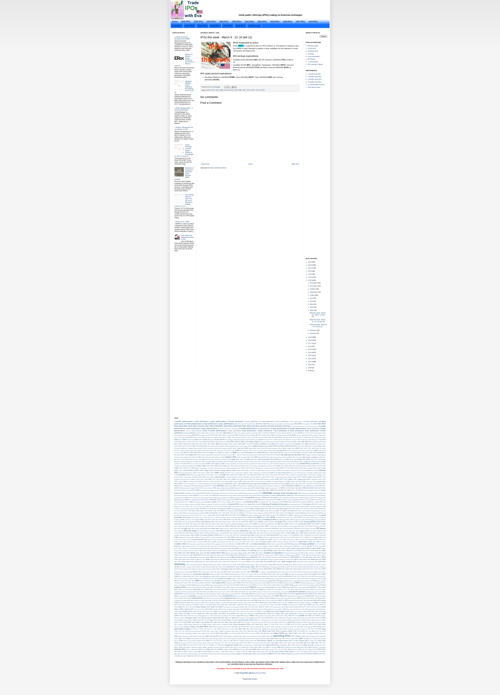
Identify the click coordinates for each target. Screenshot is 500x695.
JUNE (297, 533)
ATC (222, 450)
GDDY (285, 511)
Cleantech (304, 473)
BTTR (267, 461)
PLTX (257, 585)
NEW (299, 564)
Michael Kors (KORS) (236, 555)
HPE (191, 524)
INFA (324, 526)
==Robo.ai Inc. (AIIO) (181, 222)
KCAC (227, 535)
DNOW (316, 488)
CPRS (210, 479)
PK (321, 583)
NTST (176, 572)
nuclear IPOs (185, 572)
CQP (217, 479)
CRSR (277, 479)
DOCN (176, 490)
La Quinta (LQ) (317, 537)
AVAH (303, 450)
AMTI (209, 444)
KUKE (285, 537)
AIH (287, 437)
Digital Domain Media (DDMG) (226, 488)
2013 (310, 355)
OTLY (313, 576)
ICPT (293, 524)
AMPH (310, 441)
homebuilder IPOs (280, 521)
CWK (303, 481)
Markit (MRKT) (317, 548)
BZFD (185, 463)
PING (281, 583)
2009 (310, 368)
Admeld (228, 435)
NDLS (243, 564)
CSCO (324, 479)
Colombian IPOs (321, 475)
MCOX (308, 550)
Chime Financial (265, 470)
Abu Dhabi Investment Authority (247, 433)
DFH (320, 486)
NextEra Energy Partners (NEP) (205, 567)
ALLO (295, 439)
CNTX (279, 475)
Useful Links (254, 26)
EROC (202, 499)
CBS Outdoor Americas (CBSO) (302, 466)
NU (179, 572)
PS (184, 589)
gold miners (249, 515)
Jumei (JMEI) (290, 533)
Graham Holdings (308, 515)
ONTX (197, 576)
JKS (244, 533)
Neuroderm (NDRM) (282, 564)
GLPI (190, 515)
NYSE (255, 571)
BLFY (180, 459)
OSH (290, 576)
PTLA (239, 589)
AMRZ (193, 444)
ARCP (234, 448)
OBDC (275, 572)
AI (275, 437)
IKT (213, 526)
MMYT (315, 557)
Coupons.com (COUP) (314, 477)
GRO (254, 517)
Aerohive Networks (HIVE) (304, 435)
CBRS (290, 466)
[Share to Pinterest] (235, 87)
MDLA (180, 553)
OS (283, 576)
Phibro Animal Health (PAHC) (258, 583)
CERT (247, 468)
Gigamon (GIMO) (263, 513)
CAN (297, 463)
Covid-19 (182, 479)
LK (232, 544)
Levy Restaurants (222, 541)
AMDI (246, 441)
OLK (244, 574)
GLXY (201, 515)
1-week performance (201, 421)
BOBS (264, 459)
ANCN (222, 444)
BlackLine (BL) (297, 457)
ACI (292, 433)
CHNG (194, 473)
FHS (324, 502)
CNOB (255, 475)
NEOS (257, 564)
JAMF (290, 531)
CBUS (313, 466)
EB (299, 493)
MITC (260, 557)
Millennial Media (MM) (238, 557)
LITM (212, 544)
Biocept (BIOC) (220, 457)
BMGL (238, 459)
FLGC (324, 504)
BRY (228, 461)
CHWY (216, 473)
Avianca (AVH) (178, 452)
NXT (245, 572)
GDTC (300, 511)
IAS (276, 524)
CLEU (324, 473)
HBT (224, 519)
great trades (187, 517)
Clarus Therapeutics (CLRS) (257, 473)
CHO (198, 473)
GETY (220, 513)
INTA (253, 528)
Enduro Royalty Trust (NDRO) (225, 497)
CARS (216, 466)
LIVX (223, 544)
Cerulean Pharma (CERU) (272, 468)
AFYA (191, 437)
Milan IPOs (217, 557)
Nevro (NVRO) (293, 564)
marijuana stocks (272, 548)
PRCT (219, 587)
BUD (271, 461)
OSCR (287, 576)
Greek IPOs (194, 517)
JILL (228, 533)
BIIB (193, 457)
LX (313, 546)
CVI (285, 481)
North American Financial (195, 569)
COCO (306, 475)
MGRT (200, 555)
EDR (214, 495)
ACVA (315, 433)
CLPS (207, 475)
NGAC (220, 567)
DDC (314, 483)
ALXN (192, 441)
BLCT (176, 459)
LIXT (226, 544)
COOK (272, 477)
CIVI (241, 473)
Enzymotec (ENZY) (309, 497)
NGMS (228, 567)
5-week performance (313, 428)
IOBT (281, 528)
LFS (232, 541)
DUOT (213, 90)
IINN (194, 526)
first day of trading (270, 504)
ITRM (264, 531)
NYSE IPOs (312, 48)
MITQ (267, 557)
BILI (196, 457)
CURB (244, 481)
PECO (230, 581)
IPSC (198, 531)
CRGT (246, 479)
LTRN (232, 546)
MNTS (189, 559)
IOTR (295, 528)
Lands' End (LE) (187, 539)
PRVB (324, 587)
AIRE (309, 437)
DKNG (283, 488)
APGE (180, 446)
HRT (206, 524)
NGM (224, 567)
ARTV (309, 448)
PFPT (209, 583)
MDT (188, 553)
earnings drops (279, 493)
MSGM (188, 561)
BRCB (312, 459)
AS (321, 448)
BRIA (324, 459)
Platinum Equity (200, 585)
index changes (292, 526)
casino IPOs (230, 466)
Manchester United (208, 548)
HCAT (228, 519)
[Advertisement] (260, 7)
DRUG (276, 490)
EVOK (319, 499)
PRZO (180, 589)
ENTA (271, 497)
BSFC (236, 461)
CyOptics (192, 483)
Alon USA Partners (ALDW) (313, 439)
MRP (316, 559)
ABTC (236, 433)
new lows (304, 564)
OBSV (279, 572)
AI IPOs (279, 437)
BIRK (256, 457)
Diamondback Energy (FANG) (190, 488)
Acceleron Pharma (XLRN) (283, 433)
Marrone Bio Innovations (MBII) (193, 550)
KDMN (242, 535)
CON (207, 477)
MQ (298, 559)
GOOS (277, 515)
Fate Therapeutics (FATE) (276, 502)
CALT (293, 463)
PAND (216, 578)
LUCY (255, 546)
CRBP (221, 479)
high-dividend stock (208, 521)
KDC (231, 535)
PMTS (274, 585)
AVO (192, 452)
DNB (304, 488)
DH (180, 488)
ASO (179, 450)
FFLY (312, 502)
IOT (292, 528)
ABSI (228, 433)
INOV (206, 528)
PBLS (189, 581)
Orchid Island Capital (259, 576)
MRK (309, 559)
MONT (254, 559)
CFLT (285, 468)
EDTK (218, 495)
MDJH (176, 553)
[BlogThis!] (228, 87)
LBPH (262, 539)
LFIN (229, 541)
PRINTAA (253, 587)
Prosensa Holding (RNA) (302, 587)
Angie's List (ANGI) (260, 444)
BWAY (301, 461)
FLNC (190, 506)
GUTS (187, 519)
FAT (267, 502)
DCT (311, 483)
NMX (304, 567)
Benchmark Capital (203, 455)
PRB (211, 587)
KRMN (237, 537)
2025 (310, 265)
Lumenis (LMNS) (262, 546)
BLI (183, 459)
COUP (304, 477)
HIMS (216, 521)
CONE (211, 477)
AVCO (311, 450)
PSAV (186, 589)
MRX (324, 559)
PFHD (206, 583)
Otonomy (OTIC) (321, 576)
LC (277, 539)
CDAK (324, 466)
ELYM (316, 495)
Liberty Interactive (283, 541)
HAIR (205, 519)
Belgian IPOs (193, 455)
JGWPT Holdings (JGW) (206, 533)
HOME (260, 521)
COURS (176, 479)
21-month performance (297, 426)
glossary (185, 515)
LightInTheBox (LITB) (305, 541)
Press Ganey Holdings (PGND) (240, 587)
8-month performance (296, 431)
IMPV (238, 526)
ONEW (176, 576)
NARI (324, 561)
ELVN (312, 495)
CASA (224, 466)
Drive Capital (257, 490)
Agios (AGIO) (222, 437)
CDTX (189, 468)
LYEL (176, 548)
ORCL (268, 576)
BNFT (241, 459)
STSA (248, 90)
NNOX (311, 567)
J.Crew (271, 531)
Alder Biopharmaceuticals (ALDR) (244, 439)
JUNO (301, 533)
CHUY (212, 473)
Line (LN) (323, 541)
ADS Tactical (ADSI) (249, 435)
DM (289, 488)
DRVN (281, 490)
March (312, 310)
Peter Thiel (309, 581)
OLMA (251, 574)
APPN (275, 446)
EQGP (179, 499)
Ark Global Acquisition (271, 448)
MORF (266, 559)
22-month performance (311, 426)
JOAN (265, 533)
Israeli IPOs (244, 531)
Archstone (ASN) (213, 448)
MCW (320, 550)
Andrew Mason (232, 444)
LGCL (248, 541)
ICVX (297, 524)
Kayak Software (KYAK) (211, 535)
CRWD (290, 479)
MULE (249, 561)
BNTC (256, 459)
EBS (324, 493)
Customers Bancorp (260, 481)
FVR (218, 511)
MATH (239, 550)
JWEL (314, 533)
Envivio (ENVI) (299, 497)
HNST (251, 521)
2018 (310, 340)
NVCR (204, 572)
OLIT (240, 574)
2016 (310, 346)
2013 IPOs (202, 26)
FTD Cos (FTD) (178, 511)
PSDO (191, 589)
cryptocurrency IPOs (304, 479)
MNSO (180, 559)
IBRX (282, 524)
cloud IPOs (182, 475)
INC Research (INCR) (281, 526)
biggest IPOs (188, 457)
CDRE (185, 468)
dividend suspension (271, 488)
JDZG (180, 533)
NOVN (258, 569)
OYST (200, 578)
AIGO (284, 437)
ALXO (196, 441)
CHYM (222, 473)
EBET (316, 493)
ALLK (291, 439)
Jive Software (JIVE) (236, 533)
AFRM (187, 437)
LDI (300, 539)
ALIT (267, 439)
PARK (248, 578)
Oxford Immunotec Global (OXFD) (188, 578)
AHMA (269, 437)
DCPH (308, 483)
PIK (277, 583)
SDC (244, 90)
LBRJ (266, 539)
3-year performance (209, 428)
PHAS (235, 583)
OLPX (259, 574)
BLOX (205, 459)
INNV (193, 528)
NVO (218, 572)
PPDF (200, 587)
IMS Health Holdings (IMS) (253, 526)
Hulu (244, 524)
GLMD (296, 513)
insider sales (215, 528)
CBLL (282, 466)
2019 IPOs (275, 21)
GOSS (282, 515)
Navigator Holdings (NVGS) (204, 564)
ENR (267, 497)
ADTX (260, 435)
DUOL (190, 493)
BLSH (208, 459)
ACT (303, 433)
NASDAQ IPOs (313, 51)
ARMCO (284, 448)
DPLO (230, 490)
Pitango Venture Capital (313, 583)
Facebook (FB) (252, 502)
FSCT (301, 508)
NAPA (320, 561)
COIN (309, 475)
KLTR (309, 535)
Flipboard (177, 506)
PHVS (272, 583)
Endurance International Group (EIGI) (204, 497)
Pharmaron (229, 583)
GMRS (214, 515)
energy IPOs (249, 498)
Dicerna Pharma (208, 488)
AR (307, 446)
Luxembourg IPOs (288, 546)
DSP (288, 490)
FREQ (252, 508)
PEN (234, 581)
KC (224, 535)
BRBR (308, 459)
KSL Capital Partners (273, 537)
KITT (281, 535)
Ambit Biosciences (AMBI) (222, 441)
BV (295, 461)
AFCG (176, 437)
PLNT (238, 585)
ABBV (203, 433)
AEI (272, 435)
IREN (222, 531)
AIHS (290, 437)
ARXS (317, 448)
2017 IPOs (300, 21)
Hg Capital (188, 521)
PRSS (312, 587)
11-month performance (266, 421)
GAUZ (266, 511)
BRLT (203, 461)
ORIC (271, 576)
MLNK (289, 557)
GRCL (315, 515)
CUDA (230, 481)
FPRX (204, 508)
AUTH (288, 450)
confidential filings (219, 477)
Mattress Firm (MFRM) (249, 550)
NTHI (315, 569)
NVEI (212, 572)
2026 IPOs (185, 21)
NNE (307, 567)
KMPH (324, 535)
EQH (182, 499)
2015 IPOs (176, 26)
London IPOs (279, 544)
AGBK (195, 437)
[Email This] (225, 87)
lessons (210, 541)
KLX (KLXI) (315, 535)
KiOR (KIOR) (259, 535)
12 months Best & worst (316, 84)
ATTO (250, 450)
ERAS (186, 499)
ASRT (207, 450)
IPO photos (321, 528)
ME (205, 553)
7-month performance (264, 431)
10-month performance (235, 421)
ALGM (260, 439)
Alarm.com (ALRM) (201, 439)
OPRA (235, 576)
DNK (311, 488)
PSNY (202, 589)
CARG (208, 466)
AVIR (185, 452)
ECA (175, 495)
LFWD (244, 541)
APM (197, 446)
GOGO (243, 515)
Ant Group (287, 444)
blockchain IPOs (197, 459)
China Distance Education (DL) (291, 470)
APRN (287, 446)
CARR (212, 466)
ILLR (216, 526)
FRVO (293, 508)
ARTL (305, 448)
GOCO (238, 515)
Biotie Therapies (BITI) (244, 457)
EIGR (254, 495)
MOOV (258, 559)
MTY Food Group (240, 561)
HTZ (229, 524)
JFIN (187, 533)
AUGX (266, 450)
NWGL (238, 572)
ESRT (215, 499)
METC (307, 553)
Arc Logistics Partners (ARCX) (194, 448)
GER (206, 513)
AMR (184, 444)
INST (249, 528)
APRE (282, 446)
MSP (196, 561)
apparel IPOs (214, 446)
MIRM (252, 557)
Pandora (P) (222, 578)
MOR (262, 559)
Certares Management (256, 468)
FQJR (211, 508)
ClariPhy (245, 473)
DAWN (287, 483)
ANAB (217, 444)
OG (192, 574)
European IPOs (250, 499)
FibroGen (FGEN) (195, 504)
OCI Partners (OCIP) (307, 572)
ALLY (299, 439)
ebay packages (309, 493)
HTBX (222, 524)
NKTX (288, 567)
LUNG (276, 546)
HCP (236, 519)
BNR (252, 459)
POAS (282, 585)
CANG (191, 466)
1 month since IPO (314, 74)
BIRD (252, 457)
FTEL (185, 511)
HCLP (233, 519)
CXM (307, 481)
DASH (244, 483)
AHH (256, 437)
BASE (260, 452)
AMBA (212, 441)
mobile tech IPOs (200, 559)
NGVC (233, 567)
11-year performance (282, 421)
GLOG (320, 513)
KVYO (301, 537)
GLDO (286, 513)
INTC (257, 528)
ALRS (208, 90)
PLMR (234, 585)
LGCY (252, 541)
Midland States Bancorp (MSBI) (183, 557)
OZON (204, 578)
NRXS (295, 569)
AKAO (324, 437)
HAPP (209, 519)
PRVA (320, 587)
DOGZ (189, 490)
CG (288, 468)
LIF (297, 541)
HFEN (180, 521)
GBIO (270, 511)
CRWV (295, 479)
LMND (238, 544)
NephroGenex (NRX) (266, 564)
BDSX (319, 452)
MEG (253, 553)
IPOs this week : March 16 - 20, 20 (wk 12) (318, 320)
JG (198, 533)
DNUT (320, 488)
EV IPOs (258, 499)
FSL (309, 508)
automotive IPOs (296, 450)
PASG (294, 578)
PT (226, 589)
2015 (310, 349)
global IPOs (307, 513)
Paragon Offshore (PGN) (238, 578)
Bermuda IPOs (218, 455)
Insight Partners (224, 528)
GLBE (282, 513)
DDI (317, 483)
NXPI (242, 572)
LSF (215, 546)
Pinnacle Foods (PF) (289, 583)
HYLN (266, 524)
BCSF (303, 452)
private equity (269, 587)
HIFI (200, 521)
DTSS (319, 490)
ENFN (256, 497)
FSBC (297, 508)
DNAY (300, 488)
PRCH (215, 587)
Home (174, 21)
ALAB (193, 439)
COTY (300, 477)
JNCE (258, 533)
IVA (267, 531)
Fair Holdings (262, 502)
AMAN (208, 441)
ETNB (231, 499)
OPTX (246, 576)
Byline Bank (317, 461)
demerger (303, 486)
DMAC (293, 488)
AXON (204, 452)
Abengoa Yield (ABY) (216, 433)
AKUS (189, 439)
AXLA (200, 452)
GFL (228, 513)
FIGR (223, 504)
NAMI (294, 561)
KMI (320, 535)
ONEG (319, 574)
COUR (324, 477)
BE (175, 455)
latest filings (231, 539)
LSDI (212, 546)
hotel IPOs (177, 524)
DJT (279, 488)
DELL (235, 486)
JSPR (282, 533)
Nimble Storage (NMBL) (247, 567)
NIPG (260, 567)
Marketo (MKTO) (306, 548)
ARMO (289, 448)
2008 (310, 371)
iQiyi (206, 531)
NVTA (230, 572)
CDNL (180, 468)
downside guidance (214, 490)
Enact (191, 497)
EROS (211, 499)
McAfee (284, 550)
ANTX (303, 444)
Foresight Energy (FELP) (273, 506)
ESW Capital (225, 499)
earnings (311, 54)
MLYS (300, 557)
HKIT (240, 521)
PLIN (230, 585)
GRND (250, 517)
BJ (265, 457)
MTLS (220, 561)
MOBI (192, 559)
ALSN (176, 441)
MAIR (196, 548)
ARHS (259, 448)
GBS (274, 511)
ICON (290, 524)
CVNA (288, 481)
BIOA (203, 457)
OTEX (303, 576)
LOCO (268, 544)
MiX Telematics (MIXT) (276, 557)
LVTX (303, 546)
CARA (199, 466)
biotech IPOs (231, 457)
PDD (218, 581)
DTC (294, 490)
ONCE (293, 574)
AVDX (320, 450)
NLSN (296, 567)
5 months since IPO (314, 82)
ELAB (262, 495)
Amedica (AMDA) (254, 441)
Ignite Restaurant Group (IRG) (183, 526)
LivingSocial (217, 544)
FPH (200, 508)
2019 (310, 337)
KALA (324, 533)
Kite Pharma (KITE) (273, 535)
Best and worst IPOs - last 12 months (234, 455)
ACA (268, 433)
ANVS (307, 444)
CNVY (283, 475)
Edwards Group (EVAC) (230, 495)
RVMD (240, 90)
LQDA (202, 546)
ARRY (302, 448)
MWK (261, 561)
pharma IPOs (221, 583)
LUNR (280, 546)
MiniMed (247, 557)
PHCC (243, 583)
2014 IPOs (189, 26)
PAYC (179, 581)
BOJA (269, 459)
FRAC (215, 508)
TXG (257, 90)
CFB (281, 468)
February (313, 330)
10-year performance (251, 421)
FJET (320, 504)
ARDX (247, 448)
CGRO (301, 468)
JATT (311, 531)
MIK (212, 557)
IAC (273, 524)
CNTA (267, 475)
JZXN (317, 533)
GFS (231, 513)
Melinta (261, 553)
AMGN (299, 441)
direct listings (260, 488)
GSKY (288, 517)
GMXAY (218, 515)
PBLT (193, 581)
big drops (284, 455)
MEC (208, 553)
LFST (236, 541)
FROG (281, 508)
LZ (189, 548)
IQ (204, 531)
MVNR (257, 561)
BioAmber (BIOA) (210, 457)
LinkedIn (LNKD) (180, 544)
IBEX (279, 524)
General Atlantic (315, 511)
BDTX (324, 452)
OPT (242, 576)
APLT (194, 446)
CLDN (271, 473)
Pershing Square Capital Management (294, 581)
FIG (220, 504)
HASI (217, 519)
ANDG (226, 444)
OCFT (291, 572)
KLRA (305, 535)
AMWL (213, 444)
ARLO (280, 448)
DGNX (176, 488)
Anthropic (298, 444)
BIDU (279, 455)
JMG (247, 533)
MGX (208, 555)
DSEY (285, 490)
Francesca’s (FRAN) (224, 508)
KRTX (256, 537)
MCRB (312, 550)
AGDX (199, 437)
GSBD (280, 517)
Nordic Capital (183, 569)
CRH (254, 479)
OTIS (309, 576)
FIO (261, 504)
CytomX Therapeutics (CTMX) (207, 483)
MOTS (292, 559)
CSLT (176, 481)
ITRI (261, 531)
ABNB (225, 433)
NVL (215, 572)
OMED (270, 574)
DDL (320, 483)
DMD (296, 488)
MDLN (184, 553)
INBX (266, 526)
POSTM (323, 585)
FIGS (227, 504)
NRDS (279, 569)
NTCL (312, 569)
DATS (270, 483)
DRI (249, 490)
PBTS (201, 581)
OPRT (239, 576)
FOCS (242, 506)
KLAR (294, 535)
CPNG (198, 479)
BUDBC (279, 461)
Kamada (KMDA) (190, 535)
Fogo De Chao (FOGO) (251, 506)
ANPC (277, 444)
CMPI (228, 475)
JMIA (250, 533)
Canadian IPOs (304, 464)
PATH (303, 578)
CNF (248, 475)
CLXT (215, 475)
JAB (274, 531)
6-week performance (234, 430)
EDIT (210, 495)
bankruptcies (249, 452)
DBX (300, 483)
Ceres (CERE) (241, 468)
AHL (262, 437)
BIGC (304, 455)
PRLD (280, 587)
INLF (179, 528)
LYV (187, 548)
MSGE (184, 561)
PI (275, 583)
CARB (203, 466)
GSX (295, 517)
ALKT (271, 439)
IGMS (324, 524)
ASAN (324, 448)
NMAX (300, 567)
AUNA (270, 450)
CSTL (200, 481)
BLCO (324, 457)
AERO (294, 435)
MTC (203, 561)
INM (182, 528)
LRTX (209, 546)
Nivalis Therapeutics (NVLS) (273, 567)
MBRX (276, 550)
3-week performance (192, 428)
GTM (311, 517)
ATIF (240, 450)
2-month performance (193, 424)
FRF (266, 508)
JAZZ (314, 531)
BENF (211, 455)
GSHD (284, 517)
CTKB (211, 481)
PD (216, 581)
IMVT (263, 526)
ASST (211, 450)
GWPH (197, 519)
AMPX (181, 444)
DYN (212, 493)
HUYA (251, 524)
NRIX (291, 569)
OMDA (266, 574)
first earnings (292, 504)
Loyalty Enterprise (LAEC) (188, 546)
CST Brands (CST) (192, 481)
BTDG (251, 461)
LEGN (176, 541)
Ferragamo (303, 502)
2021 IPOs (249, 21)
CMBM (223, 475)
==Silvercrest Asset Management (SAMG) (182, 38)
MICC (227, 555)
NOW (261, 569)
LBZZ (274, 539)
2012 (310, 359)
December (314, 283)
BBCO (268, 452)
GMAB (209, 515)
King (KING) (251, 535)
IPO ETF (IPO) (311, 528)
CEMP (197, 468)
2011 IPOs (227, 26)
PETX (186, 583)
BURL (287, 461)
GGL (234, 513)
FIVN (316, 504)
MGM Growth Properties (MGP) (183, 555)
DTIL (301, 490)
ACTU (307, 433)
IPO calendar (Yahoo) (315, 64)
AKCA (180, 439)
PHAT (239, 583)
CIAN (225, 473)
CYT (196, 483)
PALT (212, 578)
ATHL (233, 450)
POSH (291, 585)
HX (259, 524)
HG (184, 521)
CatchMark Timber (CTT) (245, 466)
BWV (309, 461)
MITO (263, 557)
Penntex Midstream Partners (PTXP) (247, 581)
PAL (209, 578)
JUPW (310, 533)
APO (205, 446)
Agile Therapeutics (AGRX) (210, 437)
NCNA (235, 564)
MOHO (235, 559)
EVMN (311, 499)
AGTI (253, 437)
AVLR (188, 452)
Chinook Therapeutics (185, 473)
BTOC (255, 461)
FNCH (234, 506)
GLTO (197, 515)
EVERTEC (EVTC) (303, 499)
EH (247, 495)
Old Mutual (235, 574)
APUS (291, 446)
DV (205, 493)
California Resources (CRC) (265, 463)
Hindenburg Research (225, 521)
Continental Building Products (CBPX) (248, 477)
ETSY (240, 499)
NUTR (195, 572)
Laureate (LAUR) (241, 539)
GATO (262, 511)
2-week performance (209, 424)
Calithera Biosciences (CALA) (283, 463)
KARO (201, 535)
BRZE (232, 461)
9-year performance (190, 433)
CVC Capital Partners (277, 481)
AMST (197, 444)
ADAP (194, 435)
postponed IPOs (180, 587)
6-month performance (217, 431)
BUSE (291, 461)
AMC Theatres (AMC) (238, 441)
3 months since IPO (314, 79)
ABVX (259, 433)
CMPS (232, 475)
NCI (227, 564)
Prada (208, 587)
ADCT (198, 435)
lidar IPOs (292, 541)
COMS (204, 477)
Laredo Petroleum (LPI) (199, 539)
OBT (283, 572)
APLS (190, 446)
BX (313, 461)
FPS (208, 508)
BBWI (279, 452)
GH (238, 513)
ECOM (195, 495)
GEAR (308, 511)
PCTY (208, 581)
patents (298, 578)
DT (292, 490)
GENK (184, 513)
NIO (257, 567)
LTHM (226, 546)
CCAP (317, 466)
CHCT (181, 470)
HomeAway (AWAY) (268, 521)
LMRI (246, 544)
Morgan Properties (274, 559)
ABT (232, 433)
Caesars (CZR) (219, 463)
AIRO (313, 437)
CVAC (268, 481)
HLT (243, 521)
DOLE (193, 490)
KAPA (197, 535)
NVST (226, 572)
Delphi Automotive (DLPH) (261, 486)
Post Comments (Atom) (218, 168)
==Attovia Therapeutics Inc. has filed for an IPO (184, 128)
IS (231, 531)
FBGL (290, 502)
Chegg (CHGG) (209, 470)
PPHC (204, 587)
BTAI (243, 461)
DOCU (184, 490)
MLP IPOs (294, 557)
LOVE (321, 544)
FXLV (225, 511)
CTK (207, 481)
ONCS (310, 574)
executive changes (211, 502)
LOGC (273, 544)
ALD (226, 439)
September (314, 292)
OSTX (299, 576)
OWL (175, 578)
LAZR (256, 539)
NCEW (224, 564)
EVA (263, 499)
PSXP (223, 589)
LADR (324, 537)
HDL (259, 519)
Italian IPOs (251, 531)
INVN (274, 528)
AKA (320, 437)
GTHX (304, 517)
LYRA (183, 548)
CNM (251, 475)
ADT (256, 435)
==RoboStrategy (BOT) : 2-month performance (183, 109)
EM (320, 495)
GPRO (290, 515)
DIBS (201, 488)
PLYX (261, 585)
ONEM (323, 574)
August (312, 295)
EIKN (258, 495)
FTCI (324, 508)
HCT (239, 519)
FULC (202, 511)
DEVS (317, 486)
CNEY (244, 475)
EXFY (219, 502)
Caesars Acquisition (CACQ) (233, 463)
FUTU (210, 511)
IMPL (235, 526)
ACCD (272, 433)
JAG (287, 531)
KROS (245, 537)
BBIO (271, 452)
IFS (321, 524)
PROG (288, 587)
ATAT (218, 450)
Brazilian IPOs (301, 459)
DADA (218, 483)
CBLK (278, 466)
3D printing (235, 428)
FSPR (316, 508)
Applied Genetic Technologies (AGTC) (240, 446)
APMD (202, 446)
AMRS (188, 444)
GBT (277, 511)
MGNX (196, 555)
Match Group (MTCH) (230, 550)
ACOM (300, 433)
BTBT (247, 461)
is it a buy (236, 531)
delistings (220, 486)
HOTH (183, 524)
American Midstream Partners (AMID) (285, 441)
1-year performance (218, 421)
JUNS (306, 533)
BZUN (189, 463)
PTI (233, 589)
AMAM (204, 441)
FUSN (206, 511)
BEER (187, 455)
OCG (294, 572)
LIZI (230, 544)
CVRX (297, 481)
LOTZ (316, 544)
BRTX (221, 461)
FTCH (320, 508)
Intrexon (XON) (263, 528)
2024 (310, 268)
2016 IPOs (313, 21)
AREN (251, 448)
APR (278, 446)
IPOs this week (229, 90)
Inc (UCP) (272, 526)
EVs (184, 502)
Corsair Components (281, 477)
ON (289, 574)
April (312, 307)
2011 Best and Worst (276, 424)
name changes (287, 562)
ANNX (273, 444)
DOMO (197, 490)
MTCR (208, 561)
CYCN (184, 483)
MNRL (176, 559)
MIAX (224, 555)
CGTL (305, 468)
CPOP (202, 479)
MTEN (212, 561)
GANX (257, 511)
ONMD (184, 576)
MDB (324, 550)
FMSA (230, 506)
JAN (293, 531)
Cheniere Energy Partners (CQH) (225, 470)
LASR (225, 539)
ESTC (219, 499)
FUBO (193, 511)
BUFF (283, 461)
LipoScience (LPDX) (204, 544)
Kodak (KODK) (218, 537)
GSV (292, 517)
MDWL (197, 553)
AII (293, 437)
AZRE (226, 452)
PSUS (219, 589)
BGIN (264, 455)
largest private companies (215, 539)
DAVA (274, 483)
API (184, 446)
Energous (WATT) (239, 497)
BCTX (307, 452)
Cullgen (235, 481)
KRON (241, 537)
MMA (306, 557)
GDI (288, 511)
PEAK (226, 581)
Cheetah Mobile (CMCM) (191, 470)
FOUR (176, 508)
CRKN (258, 479)
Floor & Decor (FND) (203, 506)
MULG (253, 561)
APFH (176, 446)
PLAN (193, 585)
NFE (216, 567)
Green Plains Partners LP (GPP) (209, 517)
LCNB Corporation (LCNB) (290, 539)
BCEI (295, 452)
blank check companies (309, 457)
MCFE (300, 550)
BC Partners (285, 452)
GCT (280, 511)
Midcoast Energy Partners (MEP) (316, 555)
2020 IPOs (262, 21)
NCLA (230, 564)
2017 (310, 343)
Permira (279, 581)
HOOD (318, 521)
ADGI (216, 435)
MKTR (285, 557)
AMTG (205, 444)
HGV (193, 521)
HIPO (233, 521)
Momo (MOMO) (247, 559)
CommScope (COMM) (190, 477)
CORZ (290, 477)
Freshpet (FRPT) (259, 508)
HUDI (236, 524)
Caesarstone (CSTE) (248, 463)
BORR (277, 459)
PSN (194, 589)
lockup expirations (259, 544)
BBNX (276, 452)
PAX (324, 578)
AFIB (183, 437)
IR (209, 531)
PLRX (242, 585)
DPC (226, 490)
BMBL (233, 459)
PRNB (284, 587)
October (313, 289)
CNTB (271, 475)
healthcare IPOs (270, 520)
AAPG (199, 433)
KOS (225, 537)
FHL (321, 502)
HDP (262, 519)
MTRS (225, 561)
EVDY (275, 499)
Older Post (295, 164)
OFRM (176, 574)
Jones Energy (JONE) (273, 533)
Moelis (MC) (228, 559)
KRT (252, 537)
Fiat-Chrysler (185, 504)
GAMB (240, 511)
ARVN (313, 448)
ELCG (270, 495)
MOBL (208, 559)
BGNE (268, 455)
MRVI (320, 559)
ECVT (199, 495)
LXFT (324, 546)
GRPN (258, 517)
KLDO (301, 535)
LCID (280, 539)
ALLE (287, 439)
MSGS (193, 561)
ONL (180, 576)
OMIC (282, 574)
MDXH (202, 553)
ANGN (269, 444)
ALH (264, 439)
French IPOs (245, 508)
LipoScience (194, 544)
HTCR (226, 524)
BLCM (320, 457)
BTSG (263, 461)
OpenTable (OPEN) (214, 576)
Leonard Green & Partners (195, 541)
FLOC (194, 506)
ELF (293, 495)
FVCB (214, 511)
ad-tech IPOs (322, 433)
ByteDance (177, 463)
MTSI (228, 561)
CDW (193, 468)
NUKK (191, 572)
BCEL (299, 452)
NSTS (308, 569)
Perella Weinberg (263, 581)
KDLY (237, 535)
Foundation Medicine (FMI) (318, 506)
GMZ (222, 515)
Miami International (216, 555)
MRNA (313, 559)
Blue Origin (214, 459)
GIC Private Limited (251, 513)
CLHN (176, 475)
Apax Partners (318, 444)
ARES (255, 448)
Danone (235, 483)
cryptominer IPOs (316, 479)
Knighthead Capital (184, 537)
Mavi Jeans (260, 550)
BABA (235, 452)
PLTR (254, 585)
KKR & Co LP (287, 535)
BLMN (186, 459)
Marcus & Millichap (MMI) (258, 548)
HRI (199, 524)
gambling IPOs (247, 511)
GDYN (304, 511)
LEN (185, 541)
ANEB (239, 444)
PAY (175, 581)
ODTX (320, 572)
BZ (182, 463)
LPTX (198, 546)
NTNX (324, 569)
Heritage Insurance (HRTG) (317, 519)
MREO (305, 559)
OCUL (316, 572)
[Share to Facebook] (233, 87)
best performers (251, 455)
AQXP (303, 446)
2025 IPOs (198, 21)
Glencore (291, 513)
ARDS (238, 448)
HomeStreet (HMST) (293, 521)
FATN (286, 502)
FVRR (222, 511)
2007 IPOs (245, 424)
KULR (289, 537)
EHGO (251, 495)
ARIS (262, 448)
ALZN (200, 441)
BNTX (260, 459)
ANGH (248, 444)
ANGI (252, 444)
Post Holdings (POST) (313, 585)
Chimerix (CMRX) (276, 470)
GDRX (292, 511)
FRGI (269, 508)
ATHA (229, 450)
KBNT (221, 535)
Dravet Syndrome (242, 490)
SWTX (253, 90)
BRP (218, 461)
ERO (198, 499)
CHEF (201, 470)
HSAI (209, 524)
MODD (212, 559)
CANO (195, 466)
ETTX (244, 499)
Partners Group (287, 578)
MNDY (319, 557)
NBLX (215, 564)
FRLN (273, 508)
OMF (273, 574)
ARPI (293, 448)
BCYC (311, 452)
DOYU (222, 490)
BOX (288, 459)
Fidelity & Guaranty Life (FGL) (210, 504)
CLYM (219, 475)
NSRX (304, 569)
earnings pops (292, 493)
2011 (310, 362)
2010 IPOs (240, 26)
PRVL (176, 589)
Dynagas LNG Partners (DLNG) (223, 493)
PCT (205, 581)
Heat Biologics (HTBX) (283, 519)
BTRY (259, 461)
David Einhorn (280, 483)
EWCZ (192, 502)
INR (209, 528)
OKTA (227, 574)
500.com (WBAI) (191, 430)
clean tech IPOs (295, 473)
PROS (293, 587)
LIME (314, 541)
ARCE (205, 448)
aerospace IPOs (317, 435)
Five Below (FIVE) (309, 504)
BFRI (260, 455)
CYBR (180, 483)
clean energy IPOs (284, 473)
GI (244, 513)
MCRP (317, 550)
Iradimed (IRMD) (215, 531)
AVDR (316, 450)
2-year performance (225, 424)
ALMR (303, 439)
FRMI (277, 508)
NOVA (254, 569)
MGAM (324, 553)
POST (304, 585)
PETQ (315, 581)
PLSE (246, 585)
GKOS (277, 513)
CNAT (240, 475)
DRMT (268, 490)
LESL (205, 541)
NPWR (275, 569)
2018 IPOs (287, 21)
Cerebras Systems (230, 468)
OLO (255, 574)
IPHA (299, 528)
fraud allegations (236, 508)
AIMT (299, 437)
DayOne (292, 483)
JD (322, 531)
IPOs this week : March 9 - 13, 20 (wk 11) (318, 325)
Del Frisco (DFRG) (211, 486)
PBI (186, 581)
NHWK (238, 567)
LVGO (296, 546)
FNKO (238, 506)
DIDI (214, 488)
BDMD (315, 452)
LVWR (307, 546)
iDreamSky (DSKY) (305, 524)
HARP (213, 519)
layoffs (252, 539)
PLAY (207, 585)
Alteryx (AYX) (182, 441)
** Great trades (313, 62)
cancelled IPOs (315, 463)
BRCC (316, 459)
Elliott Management (300, 495)
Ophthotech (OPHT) (227, 576)
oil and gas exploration (201, 574)
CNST (263, 475)
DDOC (324, 483)
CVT (300, 481)
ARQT (297, 448)
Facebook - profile (240, 502)
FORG (283, 506)
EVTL (187, 502)
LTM (229, 546)
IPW (201, 531)
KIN (245, 535)
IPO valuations (178, 531)
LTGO (219, 546)
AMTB (201, 444)
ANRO (281, 444)
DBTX (297, 483)
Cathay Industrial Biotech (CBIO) (262, 466)
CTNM (215, 481)
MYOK (270, 561)
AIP (302, 437)
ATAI (215, 450)
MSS (200, 561)
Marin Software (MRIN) (284, 548)
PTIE (235, 589)
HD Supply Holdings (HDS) (250, 519)
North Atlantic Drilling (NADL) (212, 569)
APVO (295, 446)
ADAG (176, 435)
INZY (277, 528)
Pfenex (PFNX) (199, 583)
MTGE (216, 561)
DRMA (264, 490)
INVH (270, 528)
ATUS (254, 450)
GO (234, 515)
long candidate (308, 544)
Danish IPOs (229, 483)
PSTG (207, 589)
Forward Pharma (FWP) (302, 506)
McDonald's (294, 550)
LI (276, 541)
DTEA (298, 490)
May (311, 304)
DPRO (234, 490)
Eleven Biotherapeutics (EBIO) (281, 495)
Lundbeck (271, 546)
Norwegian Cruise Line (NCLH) (231, 569)
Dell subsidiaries (242, 486)
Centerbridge (203, 468)
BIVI (263, 457)
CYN (187, 483)
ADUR (264, 435)
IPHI (302, 528)
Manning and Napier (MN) (227, 548)
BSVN (240, 461)
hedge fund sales (299, 519)
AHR (273, 437)
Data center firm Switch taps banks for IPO (187, 237)
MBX (279, 550)
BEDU (183, 455)
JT (285, 533)
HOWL (188, 524)
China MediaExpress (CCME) (309, 470)
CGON (296, 468)
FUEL (197, 511)
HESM (176, 521)
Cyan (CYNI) (313, 481)
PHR (268, 583)
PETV (182, 583)
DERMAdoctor (310, 486)
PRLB (276, 587)
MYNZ (265, 561)
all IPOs (275, 439)
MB (268, 550)
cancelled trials (184, 466)
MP (295, 559)
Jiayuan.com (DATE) (220, 533)
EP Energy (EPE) (320, 497)
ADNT (233, 435)
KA (321, 533)
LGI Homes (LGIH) (265, 541)
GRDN (320, 515)
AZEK (220, 452)
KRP (249, 537)
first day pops (283, 504)
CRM (261, 479)
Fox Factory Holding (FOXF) (186, 508)
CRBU (225, 479)
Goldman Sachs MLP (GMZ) (261, 515)
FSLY (312, 508)
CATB (236, 466)
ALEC (256, 439)
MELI (257, 553)
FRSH (286, 508)
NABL (279, 561)
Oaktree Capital (265, 572)
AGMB (229, 437)
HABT (201, 519)
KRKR (233, 537)
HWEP (255, 524)
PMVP (278, 585)
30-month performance (224, 428)
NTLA (319, 569)
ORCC (250, 576)
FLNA (186, 506)
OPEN (201, 576)
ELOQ (309, 495)
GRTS (263, 517)
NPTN (270, 569)
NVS (222, 572)
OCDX (287, 572)
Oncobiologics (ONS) (301, 574)
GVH (193, 519)
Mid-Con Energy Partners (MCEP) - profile (292, 555)
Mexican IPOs (314, 553)
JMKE (254, 533)
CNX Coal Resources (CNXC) (294, 475)
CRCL (229, 479)
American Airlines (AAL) (267, 441)
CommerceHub (178, 477)
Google (272, 515)
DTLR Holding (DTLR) (310, 490)
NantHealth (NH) (302, 561)
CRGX (250, 479)
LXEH (316, 546)
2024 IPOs (211, 21)
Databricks (264, 483)
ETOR (236, 499)
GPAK (286, 515)
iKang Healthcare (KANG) (204, 526)
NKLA (284, 567)
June (312, 301)
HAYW (221, 519)
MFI (320, 553)
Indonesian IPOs (317, 526)
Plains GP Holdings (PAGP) (182, 585)
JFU (195, 533)
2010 (310, 365)
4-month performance (248, 428)
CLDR (275, 473)
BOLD (273, 459)
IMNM (231, 526)
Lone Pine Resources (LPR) (293, 544)
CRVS (285, 479)
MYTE (275, 561)
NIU (263, 567)
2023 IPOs (224, 21)
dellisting (250, 486)
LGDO (256, 541)
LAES (176, 539)
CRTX (281, 479)
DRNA (272, 490)
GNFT (227, 515)
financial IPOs (234, 504)
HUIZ (217, 90)
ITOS (257, 531)
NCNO (239, 564)
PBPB (197, 581)
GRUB (272, 517)
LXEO (320, 546)
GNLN (231, 515)
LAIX (179, 539)
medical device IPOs (217, 553)
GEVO (224, 513)
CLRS (211, 475)
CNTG (275, 475)
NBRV (219, 564)
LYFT (179, 548)
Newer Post (205, 164)
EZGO (233, 502)
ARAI (309, 446)
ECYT (203, 495)
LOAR (250, 544)
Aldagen (230, 439)
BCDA (291, 452)
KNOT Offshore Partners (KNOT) (201, 537)
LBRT (270, 539)
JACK (278, 531)
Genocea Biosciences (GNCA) (195, 513)
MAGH (193, 548)
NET (235, 90)
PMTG (270, 585)
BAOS (256, 452)
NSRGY (299, 569)
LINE (318, 541)
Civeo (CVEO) (235, 473)
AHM (265, 437)
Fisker (298, 504)
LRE (205, 546)
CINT (229, 473)
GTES (299, 517)
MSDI (179, 561)
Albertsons (211, 439)
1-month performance (183, 421)
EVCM (271, 499)
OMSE (286, 574)
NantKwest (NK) (312, 561)
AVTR (196, 452)
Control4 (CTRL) (265, 477)
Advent (269, 435)
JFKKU (191, 533)
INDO (310, 526)
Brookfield (209, 461)
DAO (239, 483)
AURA (274, 450)
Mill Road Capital (226, 557)
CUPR (240, 481)
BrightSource (190, 461)
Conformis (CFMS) (230, 477)
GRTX (268, 517)
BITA (259, 457)
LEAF (319, 539)
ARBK (324, 446)
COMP (199, 477)
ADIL (219, 435)
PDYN (222, 581)
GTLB (308, 517)
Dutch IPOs (200, 493)
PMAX (265, 585)
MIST (256, 557)
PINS (297, 583)
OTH (306, 576)
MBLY (272, 550)
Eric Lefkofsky (193, 499)
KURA (293, 537)
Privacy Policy (261, 587)
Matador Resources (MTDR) (215, 550)
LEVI (214, 541)
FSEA (305, 508)
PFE (193, 583)
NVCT (208, 572)
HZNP (270, 524)
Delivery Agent (228, 486)
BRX (225, 461)
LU (235, 546)
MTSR (233, 561)
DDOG (176, 486)
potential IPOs (190, 587)
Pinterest (302, 583)
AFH (180, 437)
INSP (246, 528)
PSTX (215, 589)
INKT (175, 528)
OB (272, 572)
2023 (310, 271)
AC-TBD (264, 433)
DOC (324, 488)
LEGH (324, 539)
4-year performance (279, 428)
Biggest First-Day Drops (314, 455)
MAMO (201, 548)
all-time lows (281, 439)
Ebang (303, 493)
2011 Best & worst (314, 87)
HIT (237, 521)
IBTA (286, 524)
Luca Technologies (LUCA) (245, 546)
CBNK (286, 466)
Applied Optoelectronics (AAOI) (263, 446)
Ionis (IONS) (286, 528)
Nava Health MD (191, 564)
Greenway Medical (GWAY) (239, 517)
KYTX (309, 537)
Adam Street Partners (185, 435)
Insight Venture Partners (236, 528)
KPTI (228, 537)
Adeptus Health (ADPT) (207, 435)
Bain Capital (241, 452)
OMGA (278, 574)
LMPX (243, 544)
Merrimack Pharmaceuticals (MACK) (294, 553)
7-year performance (280, 431)
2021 (310, 277)
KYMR (306, 537)
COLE (313, 475)
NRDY (283, 569)
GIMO (270, 513)
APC (324, 444)
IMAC (223, 526)
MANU (237, 548)
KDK (234, 535)
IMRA (241, 46)
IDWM (313, 524)
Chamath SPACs (312, 468)
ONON (189, 576)
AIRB (305, 437)
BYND (324, 461)
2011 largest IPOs (307, 424)
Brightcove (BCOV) (180, 461)
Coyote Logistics (190, 479)
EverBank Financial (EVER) (289, 499)
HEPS (307, 519)
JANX (297, 531)
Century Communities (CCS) (216, 468)
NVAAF (200, 572)
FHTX (176, 504)
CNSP (259, 475)
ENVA (275, 497)
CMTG (236, 475)
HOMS (301, 521)
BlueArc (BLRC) (222, 459)
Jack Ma (282, 531)
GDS (296, 511)
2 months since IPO (314, 77)
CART (220, 466)
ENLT (260, 497)
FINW (257, 504)
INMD (186, 528)
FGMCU (317, 502)
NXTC (249, 572)
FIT (301, 504)
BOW (284, 459)
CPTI (213, 479)
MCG (304, 550)
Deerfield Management (198, 486)
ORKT (275, 576)
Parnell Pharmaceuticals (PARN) (260, 578)
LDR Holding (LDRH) (311, 539)
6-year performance (249, 431)
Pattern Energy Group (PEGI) (314, 578)
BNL (245, 459)
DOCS (180, 490)
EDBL (207, 495)
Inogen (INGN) (199, 528)
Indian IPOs (304, 526)
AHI (259, 437)
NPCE (266, 569)
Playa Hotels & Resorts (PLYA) (218, 585)
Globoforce (314, 513)
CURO (248, 481)
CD (321, 466)
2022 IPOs (236, 21)
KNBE (176, 537)
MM (304, 557)
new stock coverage (186, 567)
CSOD (180, 481)
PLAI (324, 583)
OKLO (222, 574)
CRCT (238, 479)
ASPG (191, 450)
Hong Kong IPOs (310, 522)
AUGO (261, 450)
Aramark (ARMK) (317, 446)
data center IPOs (255, 483)
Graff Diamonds (297, 515)
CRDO (242, 479)
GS (276, 517)
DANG (222, 483)
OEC (324, 572)
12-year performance (295, 421)
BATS (264, 452)
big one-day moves (295, 455)
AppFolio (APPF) (224, 446)
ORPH (280, 576)
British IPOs (198, 461)
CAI (256, 463)
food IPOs (262, 506)
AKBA (176, 439)
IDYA (317, 524)
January (313, 333)
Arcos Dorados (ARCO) (225, 448)
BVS (297, 461)
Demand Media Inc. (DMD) (277, 486)
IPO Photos (312, 59)
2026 (310, 262)
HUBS (233, 524)
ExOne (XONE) (225, 502)
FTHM (189, 511)
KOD (212, 537)
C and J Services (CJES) (198, 463)
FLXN (211, 506)
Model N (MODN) (220, 559)
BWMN (306, 461)
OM (262, 574)
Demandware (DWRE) (293, 486)
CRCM (233, 479)
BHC (275, 455)
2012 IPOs (215, 26)
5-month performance (297, 428)
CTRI (222, 481)
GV (190, 519)
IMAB (219, 526)
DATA (248, 483)
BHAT (272, 455)
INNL (189, 528)
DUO (186, 493)
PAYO (183, 581)
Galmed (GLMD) (233, 511)
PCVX (212, 581)
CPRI (205, 479)
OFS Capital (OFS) (184, 574)
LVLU (299, 546)
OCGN (299, 572)
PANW (229, 578)
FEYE (309, 502)
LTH (222, 546)
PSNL (198, 589)
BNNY (249, 459)
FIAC (179, 504)
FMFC (225, 506)
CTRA (219, 481)
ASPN (199, 450)
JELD (184, 533)
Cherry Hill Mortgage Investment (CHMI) (248, 470)
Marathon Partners (245, 548)
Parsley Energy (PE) (276, 578)
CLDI (267, 473)
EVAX (266, 499)
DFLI (324, 486)
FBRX (294, 502)
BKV (268, 457)
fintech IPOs (251, 504)
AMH (302, 441)
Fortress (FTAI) (290, 506)
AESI (324, 435)
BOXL (292, 459)
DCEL (304, 483)
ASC (175, 450)
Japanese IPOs (304, 531)
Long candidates (314, 56)
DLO (286, 488)
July (311, 298)
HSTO (218, 524)
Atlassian (245, 450)
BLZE (229, 459)
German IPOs (213, 513)
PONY (287, 585)
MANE (217, 548)
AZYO (230, 452)
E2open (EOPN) (238, 493)
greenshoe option (224, 517)
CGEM (292, 468)
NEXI (193, 567)
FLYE (218, 506)
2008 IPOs (252, 424)
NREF (287, 569)
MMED (311, 557)
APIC (186, 446)
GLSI (193, 515)
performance (273, 581)
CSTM (204, 481)
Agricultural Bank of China (243, 437)
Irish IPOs (227, 531)
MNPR (323, 557)
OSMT (295, 576)
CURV (252, 481)
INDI (299, 526)
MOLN (239, 559)
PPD (196, 587)
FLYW (222, 506)
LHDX (274, 541)
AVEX (324, 450)
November (314, 286)
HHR (196, 521)
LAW (248, 539)
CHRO (208, 473)
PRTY (316, 587)
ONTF (193, 576)
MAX (265, 550)
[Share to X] (230, 87)
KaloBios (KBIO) (179, 535)
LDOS (303, 539)
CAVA (274, 466)
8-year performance (312, 431)
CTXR (226, 481)
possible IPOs (298, 585)
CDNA (176, 468)
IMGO (227, 526)
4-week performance (264, 428)
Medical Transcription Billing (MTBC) (236, 553)
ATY (257, 450)
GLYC (205, 515)
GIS (274, 513)
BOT (281, 459)
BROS (214, 461)
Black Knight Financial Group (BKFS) (281, 457)
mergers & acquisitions (273, 553)
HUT (247, 524)
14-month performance (310, 421)
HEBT (292, 519)
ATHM (237, 450)
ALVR (188, 441)
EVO (315, 499)
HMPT (247, 521)
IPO (305, 528)
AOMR (311, 444)
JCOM (318, 531)
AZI (223, 452)
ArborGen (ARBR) (179, 448)
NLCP (292, 567)
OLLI (247, 574)
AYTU (216, 452)
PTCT (229, 589)
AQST (299, 446)
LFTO (240, 541)
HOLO (255, 521)
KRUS (260, 537)
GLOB (301, 513)
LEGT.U (181, 541)
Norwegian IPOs (246, 569)
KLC (297, 535)
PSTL (211, 589)
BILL (199, 457)
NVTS (234, 572)
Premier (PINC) (226, 587)
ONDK (314, 574)
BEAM (178, 455)
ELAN (266, 495)
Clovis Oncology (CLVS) (198, 475)
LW (311, 546)
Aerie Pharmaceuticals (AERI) (283, 435)
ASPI (195, 450)
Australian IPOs (281, 450)
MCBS (289, 550)
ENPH (264, 497)
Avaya (307, 450)
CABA (208, 463)
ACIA (295, 433)
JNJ (261, 533)
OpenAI (205, 576)
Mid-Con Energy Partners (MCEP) (269, 555)
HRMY (203, 524)
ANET (244, 444)
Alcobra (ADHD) (220, 439)
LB (259, 539)
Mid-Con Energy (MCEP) (251, 555)
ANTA (292, 444)
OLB (230, 574)
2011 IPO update (288, 424)
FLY (214, 506)
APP (208, 446)
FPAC (197, 508)
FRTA (289, 508)
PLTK (250, 585)
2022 (310, 274)
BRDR (320, 459)
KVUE (297, 537)
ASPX (203, 450)
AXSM (208, 452)
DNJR (308, 488)
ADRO (241, 435)
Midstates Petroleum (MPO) (202, 557)
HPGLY (195, 524)
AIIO (296, 437)
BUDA (275, 461)
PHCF (247, 583)
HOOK (323, 521)
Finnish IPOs (243, 504)
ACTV (311, 433)
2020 (310, 280)
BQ (295, 459)
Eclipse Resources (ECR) (184, 495)
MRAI (301, 559)
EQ (175, 499)
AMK (306, 441)
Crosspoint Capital (268, 479)
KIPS (265, 535)
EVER (279, 499)
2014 (310, 352)
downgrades (204, 490)
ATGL (225, 450)
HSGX (214, 524)
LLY (235, 544)
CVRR (293, 481)
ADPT (237, 435)
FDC (297, 502)
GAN (253, 511)
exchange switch (199, 502)
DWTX (208, 493)
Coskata (294, 477)
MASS (205, 550)
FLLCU (182, 506)
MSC (175, 561)
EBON (321, 493)
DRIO (252, 490)
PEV (189, 583)
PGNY (214, 583)
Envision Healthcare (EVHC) (285, 497)
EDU (221, 495)
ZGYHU (262, 90)
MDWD (192, 553)
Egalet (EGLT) (242, 495)
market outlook (296, 548)
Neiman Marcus (250, 564)
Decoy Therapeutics (185, 486)
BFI (258, 455)
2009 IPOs (259, 424)
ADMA (224, 435)
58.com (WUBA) (202, 430)
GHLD (241, 513)
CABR (212, 463)
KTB (281, 537)
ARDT (242, 448)
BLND (190, 459)
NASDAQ (179, 564)
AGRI (233, 437)
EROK (207, 499)
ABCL (207, 433)
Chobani (202, 473)
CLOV (188, 475)
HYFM (262, 524)
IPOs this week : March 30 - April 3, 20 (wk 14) (318, 315)
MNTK (184, 559)
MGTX (204, 555)
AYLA (212, 452)
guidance (316, 517)
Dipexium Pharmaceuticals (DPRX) (245, 488)
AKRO (185, 439)
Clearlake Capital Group (314, 473)
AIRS (316, 437)
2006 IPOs (238, 424)
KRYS (264, 537)
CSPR (184, 481)
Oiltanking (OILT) (215, 574)
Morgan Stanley (285, 559)
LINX (188, 544)
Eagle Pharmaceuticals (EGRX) (252, 493)
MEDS (249, 553)
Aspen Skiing (185, 450)
